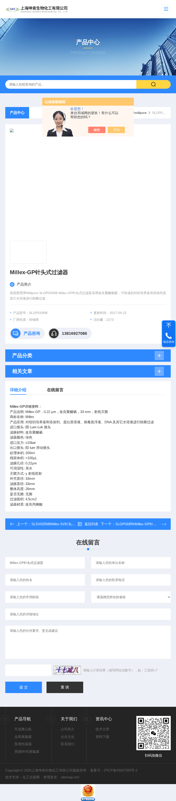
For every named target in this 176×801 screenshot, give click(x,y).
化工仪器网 (31, 777)
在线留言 (55, 390)
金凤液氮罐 (23, 737)
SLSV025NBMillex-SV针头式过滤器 (58, 524)
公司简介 (67, 729)
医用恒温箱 (23, 744)
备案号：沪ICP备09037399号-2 (114, 770)
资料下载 (102, 737)
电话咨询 (168, 341)
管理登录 (50, 777)
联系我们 (67, 744)
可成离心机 (23, 729)
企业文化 (67, 737)
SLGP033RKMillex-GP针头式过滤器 (142, 524)
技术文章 (102, 729)
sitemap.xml (70, 777)
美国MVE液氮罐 (26, 751)
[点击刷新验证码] (67, 670)
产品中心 (17, 113)
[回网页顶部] (168, 325)
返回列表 (91, 524)
